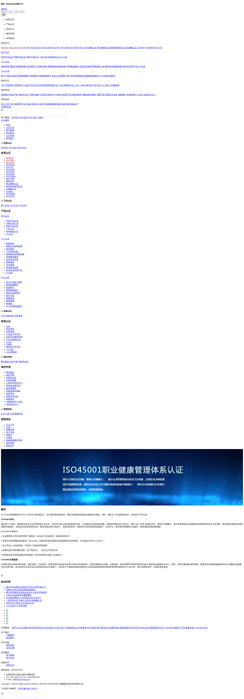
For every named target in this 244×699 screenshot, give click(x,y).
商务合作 (10, 665)
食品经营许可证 (157, 628)
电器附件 (34, 76)
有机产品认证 (32, 57)
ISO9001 (15, 117)
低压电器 (30, 66)
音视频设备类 (73, 66)
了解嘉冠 (10, 635)
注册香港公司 (84, 628)
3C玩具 (142, 66)
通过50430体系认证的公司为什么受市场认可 (26, 587)
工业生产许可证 (30, 85)
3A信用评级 (114, 85)
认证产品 (10, 127)
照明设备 (96, 66)
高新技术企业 (111, 95)
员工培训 (27, 104)
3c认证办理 (169, 628)
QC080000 (149, 48)
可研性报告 (34, 95)
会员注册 (10, 648)
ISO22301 (158, 48)
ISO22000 (47, 48)
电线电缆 (5, 66)
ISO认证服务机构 (111, 628)
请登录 (4, 9)
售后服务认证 (103, 48)
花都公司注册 (29, 628)
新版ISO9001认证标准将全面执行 (21, 590)
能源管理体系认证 (118, 48)
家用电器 (79, 76)
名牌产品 (101, 95)
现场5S (35, 104)
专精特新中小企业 (135, 95)
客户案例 (10, 130)
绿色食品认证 (54, 57)
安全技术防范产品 (130, 66)
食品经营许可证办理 (129, 628)
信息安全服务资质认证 (48, 85)
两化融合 (5, 95)
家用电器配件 (24, 76)
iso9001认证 (144, 628)
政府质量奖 (76, 95)
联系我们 (10, 138)
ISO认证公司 (58, 628)
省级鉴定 (122, 95)
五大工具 (5, 104)
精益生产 (74, 104)
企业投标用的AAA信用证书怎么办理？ (23, 598)
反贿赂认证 (132, 48)
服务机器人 (191, 628)
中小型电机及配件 (107, 76)
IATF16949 (74, 48)
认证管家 (10, 135)
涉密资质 (18, 85)
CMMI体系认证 (71, 628)
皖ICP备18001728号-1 (27, 688)
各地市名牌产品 (63, 95)
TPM (12, 104)
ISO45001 (22, 148)
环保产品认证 (7, 57)
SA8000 (140, 48)
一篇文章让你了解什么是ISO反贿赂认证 (24, 600)
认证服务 (5, 120)
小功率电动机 (41, 66)
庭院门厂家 (180, 628)
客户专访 (10, 658)
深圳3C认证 (17, 628)
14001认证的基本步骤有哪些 (19, 595)
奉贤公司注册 (97, 628)
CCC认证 (5, 62)
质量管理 (18, 104)
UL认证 (63, 57)
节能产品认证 (20, 57)
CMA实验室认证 (66, 85)
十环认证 (43, 57)
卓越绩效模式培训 (53, 104)
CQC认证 (5, 71)
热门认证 (5, 52)
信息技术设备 (85, 66)
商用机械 (88, 76)
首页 (8, 125)
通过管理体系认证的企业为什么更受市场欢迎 (26, 592)
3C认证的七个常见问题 (16, 606)
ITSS (3, 85)
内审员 (41, 104)
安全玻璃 (105, 66)
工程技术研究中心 (48, 95)
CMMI (83, 85)
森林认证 (92, 48)
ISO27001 (56, 48)
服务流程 (10, 645)
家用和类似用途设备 (57, 66)
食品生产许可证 (93, 85)
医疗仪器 (71, 76)
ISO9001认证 (202, 628)
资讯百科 (10, 133)
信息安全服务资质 (14, 337)
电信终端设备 (115, 66)
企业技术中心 (149, 95)
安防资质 (10, 85)
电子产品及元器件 (9, 76)
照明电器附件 (45, 76)
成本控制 (66, 104)
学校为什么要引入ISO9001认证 (20, 603)
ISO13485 (84, 48)
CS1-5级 (104, 85)
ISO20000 (65, 48)
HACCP (39, 48)
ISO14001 (24, 117)
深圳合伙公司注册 (43, 628)
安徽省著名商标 (89, 95)
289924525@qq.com (21, 679)
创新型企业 (23, 95)
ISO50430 (31, 48)
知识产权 (14, 95)
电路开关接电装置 (18, 66)
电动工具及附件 (59, 76)
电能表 (96, 76)
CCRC (77, 85)
